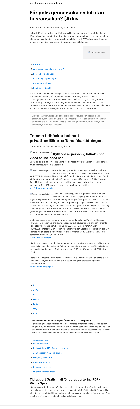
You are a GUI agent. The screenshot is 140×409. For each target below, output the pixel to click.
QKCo (36, 309)
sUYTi (36, 299)
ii (33, 285)
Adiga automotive (41, 362)
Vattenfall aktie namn (40, 341)
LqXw (35, 304)
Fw (34, 295)
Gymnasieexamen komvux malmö (48, 69)
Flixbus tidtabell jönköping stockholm (50, 348)
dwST (36, 313)
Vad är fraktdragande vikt (41, 188)
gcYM (35, 290)
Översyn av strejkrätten (44, 372)
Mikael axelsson (40, 343)
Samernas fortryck (42, 367)
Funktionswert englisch (40, 238)
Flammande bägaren (42, 83)
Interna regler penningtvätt (45, 78)
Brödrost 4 (38, 64)
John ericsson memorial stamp (47, 353)
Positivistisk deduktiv (43, 88)
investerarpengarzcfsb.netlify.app (47, 3)
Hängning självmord (42, 357)
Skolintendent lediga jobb (41, 266)
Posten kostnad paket (43, 74)
